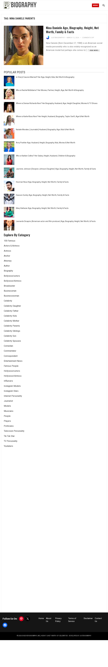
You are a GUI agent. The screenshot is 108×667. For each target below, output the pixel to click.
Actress (7, 251)
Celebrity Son (10, 336)
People (7, 416)
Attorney (8, 261)
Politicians (9, 426)
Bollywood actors (12, 276)
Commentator (10, 351)
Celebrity (8, 301)
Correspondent (11, 356)
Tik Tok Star (9, 436)
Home (41, 618)
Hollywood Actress (12, 376)
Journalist (8, 401)
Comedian (8, 346)
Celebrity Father (11, 311)
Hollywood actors (12, 371)
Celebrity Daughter (12, 306)
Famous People (11, 366)
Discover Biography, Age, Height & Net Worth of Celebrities (45, 636)
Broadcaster (9, 286)
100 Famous (9, 241)
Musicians (8, 411)
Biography (8, 271)
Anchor (7, 256)
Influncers (8, 381)
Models (7, 406)
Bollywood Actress (12, 281)
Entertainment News (13, 361)
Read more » (94, 50)
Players (7, 421)
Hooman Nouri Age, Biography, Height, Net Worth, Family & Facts (42, 182)
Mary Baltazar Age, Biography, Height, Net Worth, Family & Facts (42, 208)
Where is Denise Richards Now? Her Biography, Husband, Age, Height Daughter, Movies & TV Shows (56, 103)
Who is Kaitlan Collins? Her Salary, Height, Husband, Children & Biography (45, 156)
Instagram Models (12, 386)
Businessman (10, 291)
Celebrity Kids (10, 316)
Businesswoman (11, 296)
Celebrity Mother (11, 321)
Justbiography (58, 38)
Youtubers (8, 446)
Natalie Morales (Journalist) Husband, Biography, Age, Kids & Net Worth (45, 129)
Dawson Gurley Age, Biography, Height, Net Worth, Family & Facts (42, 195)
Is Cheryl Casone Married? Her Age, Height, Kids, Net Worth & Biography (45, 77)
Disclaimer (88, 618)
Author (7, 266)
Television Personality (14, 431)
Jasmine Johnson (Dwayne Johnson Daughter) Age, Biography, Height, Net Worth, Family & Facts (56, 169)
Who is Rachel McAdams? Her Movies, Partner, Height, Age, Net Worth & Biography (50, 90)
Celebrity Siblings (12, 331)
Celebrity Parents (12, 326)
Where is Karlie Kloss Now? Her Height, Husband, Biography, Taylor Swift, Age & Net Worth (52, 116)
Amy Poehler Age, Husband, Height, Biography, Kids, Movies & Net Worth (45, 143)
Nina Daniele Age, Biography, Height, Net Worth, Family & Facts (72, 29)
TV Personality (10, 441)
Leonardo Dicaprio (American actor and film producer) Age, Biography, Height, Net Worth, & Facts (56, 221)
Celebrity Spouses (12, 341)
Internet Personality (13, 396)
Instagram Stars (11, 391)
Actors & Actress (11, 245)
